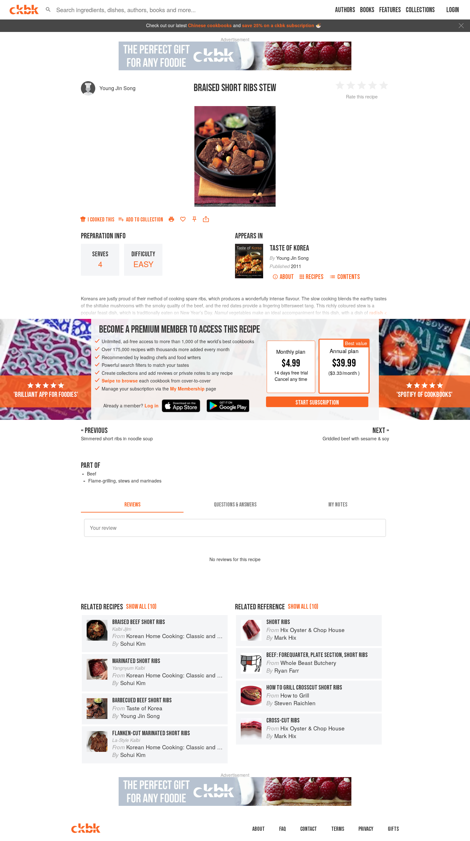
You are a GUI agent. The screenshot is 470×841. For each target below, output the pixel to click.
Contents (348, 277)
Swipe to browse (120, 380)
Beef (91, 473)
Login (452, 10)
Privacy (365, 829)
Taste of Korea (289, 248)
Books (367, 10)
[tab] (132, 505)
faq (282, 829)
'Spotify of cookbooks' (424, 394)
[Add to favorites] (183, 219)
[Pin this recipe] (194, 219)
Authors (345, 10)
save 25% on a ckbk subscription (278, 25)
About (287, 277)
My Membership (187, 388)
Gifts (393, 829)
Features (390, 10)
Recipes (315, 277)
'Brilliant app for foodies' (45, 394)
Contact (308, 829)
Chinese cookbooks (210, 25)
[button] (48, 9)
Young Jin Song (117, 88)
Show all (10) (141, 607)
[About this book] (249, 246)
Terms (337, 829)
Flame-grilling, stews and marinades (124, 480)
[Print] (171, 219)
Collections (420, 10)
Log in (152, 405)
